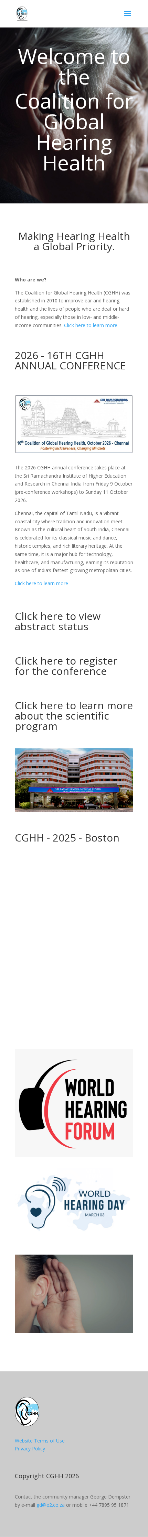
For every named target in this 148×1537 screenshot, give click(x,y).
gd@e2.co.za (50, 1505)
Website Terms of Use (40, 1440)
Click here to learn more (90, 325)
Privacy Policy (30, 1448)
